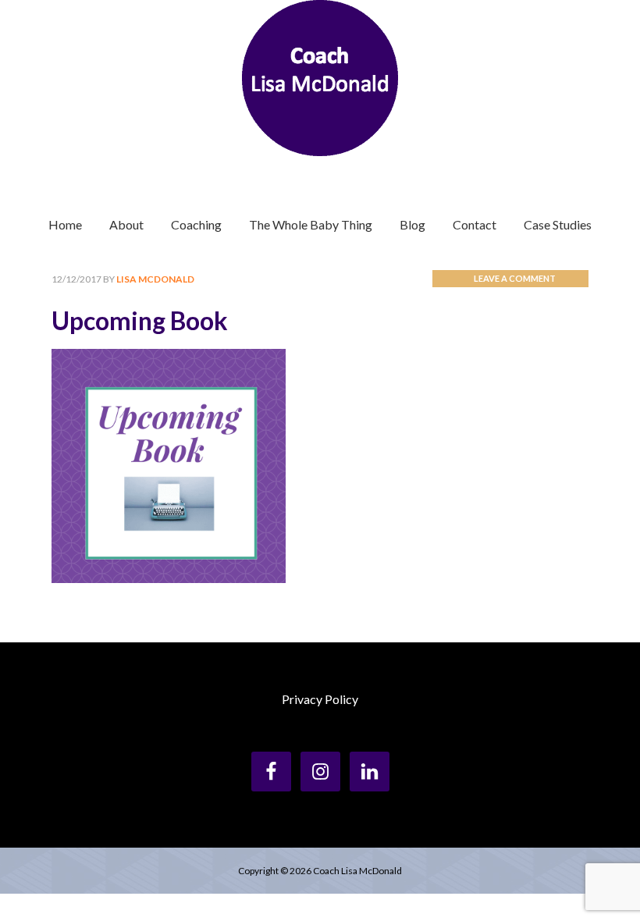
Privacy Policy (320, 699)
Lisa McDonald (320, 78)
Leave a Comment (515, 278)
